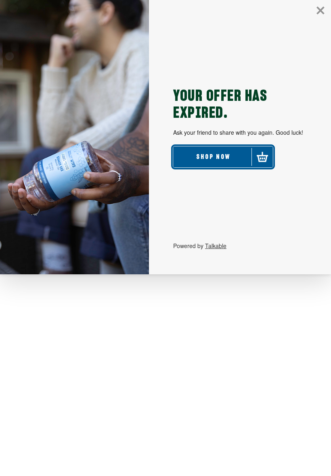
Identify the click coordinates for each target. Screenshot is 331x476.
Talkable (215, 246)
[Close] (320, 10)
